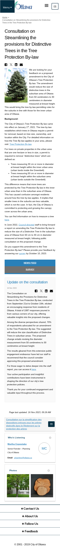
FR (55, 6)
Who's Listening (16, 437)
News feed (30, 263)
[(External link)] (51, 424)
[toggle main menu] (46, 5)
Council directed (26, 224)
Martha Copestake (17, 444)
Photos (13, 470)
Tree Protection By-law (21, 144)
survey (22, 253)
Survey (30, 269)
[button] (6, 64)
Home (4, 17)
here (7, 220)
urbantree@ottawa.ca (23, 458)
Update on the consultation (27, 282)
